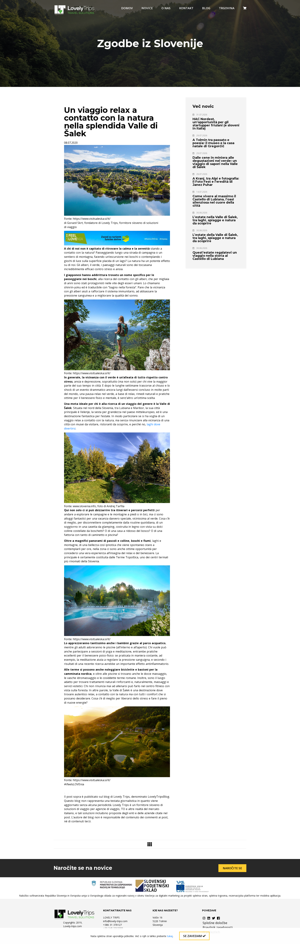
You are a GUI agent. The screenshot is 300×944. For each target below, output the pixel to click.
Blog (206, 8)
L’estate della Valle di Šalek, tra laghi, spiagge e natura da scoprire (215, 238)
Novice (147, 8)
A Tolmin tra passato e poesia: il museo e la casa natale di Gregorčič (213, 143)
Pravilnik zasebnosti (218, 927)
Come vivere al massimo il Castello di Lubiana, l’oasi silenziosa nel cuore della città (214, 201)
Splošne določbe (215, 923)
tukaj (170, 936)
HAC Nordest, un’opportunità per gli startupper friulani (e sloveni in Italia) (216, 123)
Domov (127, 8)
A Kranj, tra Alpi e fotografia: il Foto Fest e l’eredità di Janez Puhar (216, 182)
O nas (165, 8)
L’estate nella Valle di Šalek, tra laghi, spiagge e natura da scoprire (215, 220)
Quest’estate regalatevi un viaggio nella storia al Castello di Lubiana (215, 256)
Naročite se (232, 868)
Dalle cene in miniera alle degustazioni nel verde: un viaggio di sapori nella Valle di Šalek (215, 162)
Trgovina (226, 8)
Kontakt (186, 8)
